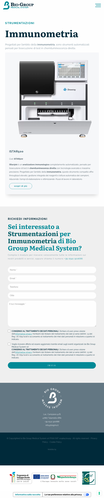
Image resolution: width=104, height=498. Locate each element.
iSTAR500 (16, 151)
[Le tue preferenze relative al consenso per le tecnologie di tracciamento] (99, 493)
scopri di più (20, 186)
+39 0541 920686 (73, 258)
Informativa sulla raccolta (27, 494)
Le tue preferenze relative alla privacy (63, 494)
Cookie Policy (56, 442)
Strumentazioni (19, 23)
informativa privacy (23, 334)
